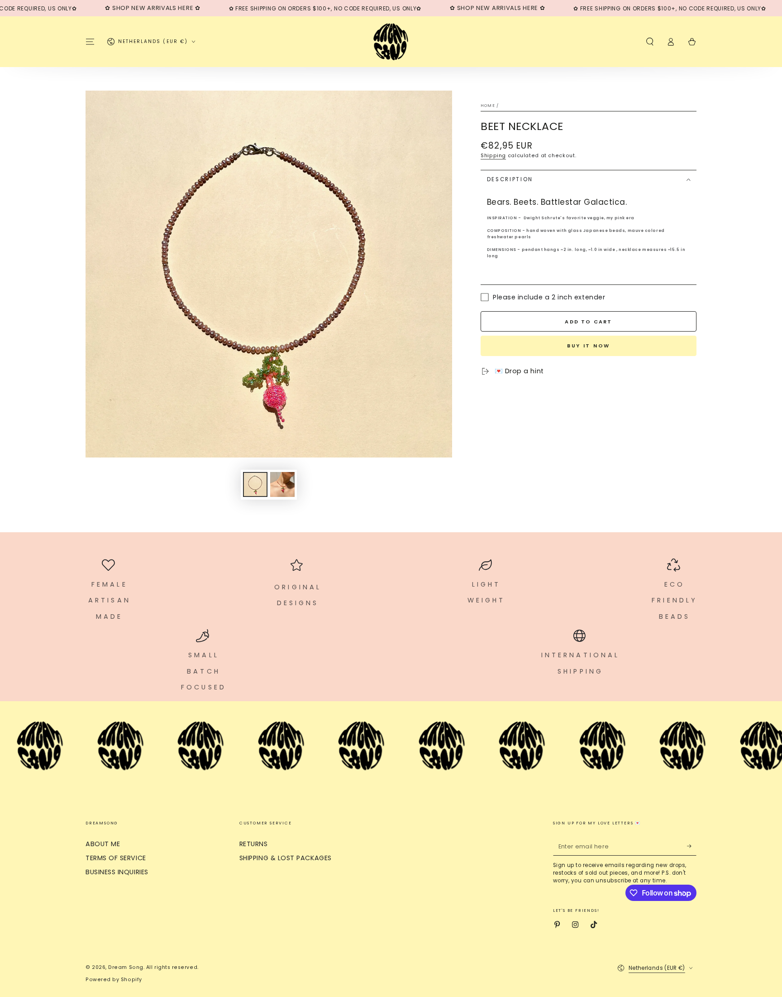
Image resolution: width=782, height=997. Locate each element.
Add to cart (588, 321)
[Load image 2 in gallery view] (282, 484)
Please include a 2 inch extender (549, 297)
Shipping (493, 155)
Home (488, 105)
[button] (649, 42)
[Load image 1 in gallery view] (255, 484)
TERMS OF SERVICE (116, 857)
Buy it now (588, 345)
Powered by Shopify (114, 979)
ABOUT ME (103, 843)
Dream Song (125, 967)
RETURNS (253, 843)
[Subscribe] (691, 846)
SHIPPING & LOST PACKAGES (285, 857)
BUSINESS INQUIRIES (117, 872)
